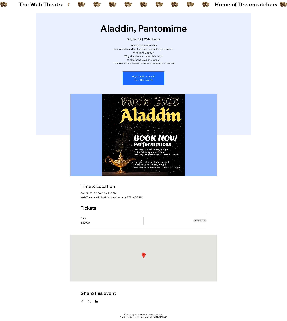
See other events (143, 79)
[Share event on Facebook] (82, 301)
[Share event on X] (89, 301)
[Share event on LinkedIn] (96, 301)
